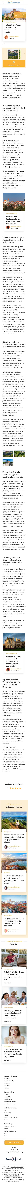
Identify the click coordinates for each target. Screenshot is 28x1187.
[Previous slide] (5, 54)
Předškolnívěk (8, 1178)
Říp (5, 1110)
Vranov (6, 1120)
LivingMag (21, 1179)
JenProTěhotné (15, 1176)
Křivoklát (6, 1088)
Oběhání (8, 1176)
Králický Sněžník (8, 1099)
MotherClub (19, 1174)
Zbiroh (5, 1136)
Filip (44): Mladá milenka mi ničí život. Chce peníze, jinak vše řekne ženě (14, 975)
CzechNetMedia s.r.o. (17, 1167)
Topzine (14, 1178)
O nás (14, 1147)
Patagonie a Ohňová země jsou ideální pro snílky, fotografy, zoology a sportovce (14, 922)
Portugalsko (7, 832)
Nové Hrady (7, 1113)
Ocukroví (9, 1181)
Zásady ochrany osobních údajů (14, 1152)
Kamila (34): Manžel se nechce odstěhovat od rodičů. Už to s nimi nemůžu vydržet (13, 1014)
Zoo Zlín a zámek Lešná (10, 1104)
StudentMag (5, 1179)
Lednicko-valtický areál (10, 1117)
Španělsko (7, 873)
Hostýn (6, 1129)
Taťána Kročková (14, 36)
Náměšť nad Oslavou (10, 1131)
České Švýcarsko (9, 1081)
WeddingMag (13, 1179)
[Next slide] (23, 54)
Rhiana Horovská (13, 930)
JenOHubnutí (16, 1181)
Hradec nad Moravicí (10, 1101)
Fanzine (20, 1178)
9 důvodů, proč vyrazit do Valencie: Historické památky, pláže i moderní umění (14, 879)
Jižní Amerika (8, 915)
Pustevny (6, 1078)
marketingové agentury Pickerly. (11, 1172)
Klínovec (6, 1094)
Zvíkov (6, 1133)
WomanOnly (12, 1174)
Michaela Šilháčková (14, 846)
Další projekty (14, 1149)
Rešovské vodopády (9, 1126)
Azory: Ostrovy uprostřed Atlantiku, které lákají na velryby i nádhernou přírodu (14, 838)
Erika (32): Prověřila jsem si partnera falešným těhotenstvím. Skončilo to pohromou (13, 1052)
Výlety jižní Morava (9, 22)
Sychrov (6, 1115)
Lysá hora (6, 1086)
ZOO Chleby (7, 1097)
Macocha (6, 1083)
